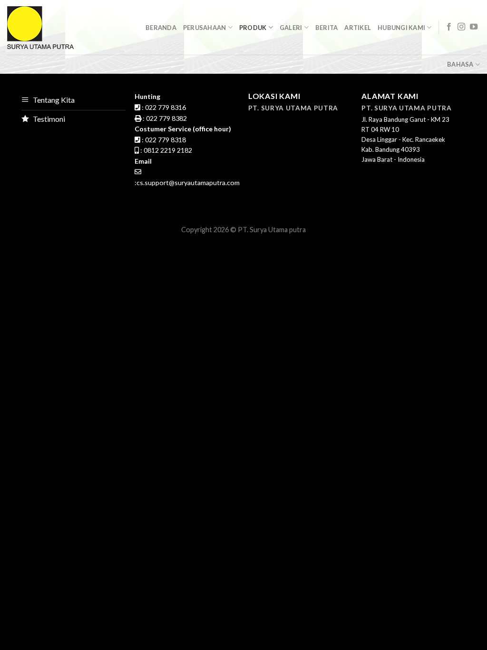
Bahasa (460, 64)
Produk (253, 27)
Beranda (161, 27)
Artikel (357, 27)
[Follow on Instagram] (461, 27)
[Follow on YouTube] (473, 27)
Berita (326, 27)
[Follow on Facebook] (449, 27)
